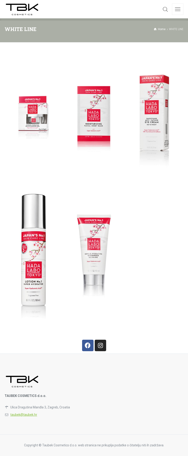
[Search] (165, 9)
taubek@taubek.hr (23, 414)
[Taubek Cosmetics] (22, 9)
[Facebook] (88, 345)
